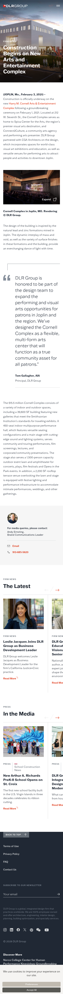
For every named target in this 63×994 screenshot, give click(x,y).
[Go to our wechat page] (38, 931)
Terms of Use (11, 846)
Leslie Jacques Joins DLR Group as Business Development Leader (23, 645)
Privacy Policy (11, 853)
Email (15, 546)
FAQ (5, 861)
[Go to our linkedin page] (11, 929)
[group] (23, 646)
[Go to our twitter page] (24, 930)
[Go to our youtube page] (46, 930)
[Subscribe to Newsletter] (57, 894)
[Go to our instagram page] (5, 929)
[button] (58, 6)
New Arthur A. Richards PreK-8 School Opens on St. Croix (23, 779)
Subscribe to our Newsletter (22, 885)
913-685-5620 (20, 552)
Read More (9, 678)
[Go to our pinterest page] (31, 930)
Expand (46, 199)
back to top (13, 834)
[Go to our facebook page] (18, 929)
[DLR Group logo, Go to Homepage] (15, 6)
